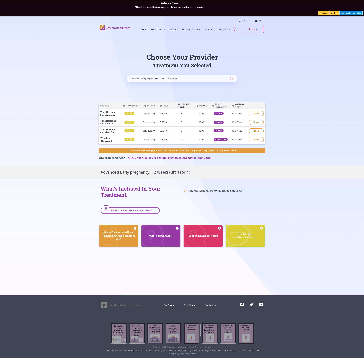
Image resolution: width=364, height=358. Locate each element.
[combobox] (179, 79)
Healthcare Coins (191, 29)
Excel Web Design (188, 353)
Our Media (210, 305)
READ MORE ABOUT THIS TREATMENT (131, 210)
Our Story (169, 305)
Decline (334, 13)
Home (144, 29)
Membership (158, 29)
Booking (173, 29)
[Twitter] (251, 305)
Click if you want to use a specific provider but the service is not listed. (169, 157)
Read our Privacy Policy (351, 13)
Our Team (189, 305)
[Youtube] (261, 305)
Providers (209, 29)
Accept (324, 13)
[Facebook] (242, 305)
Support (223, 29)
